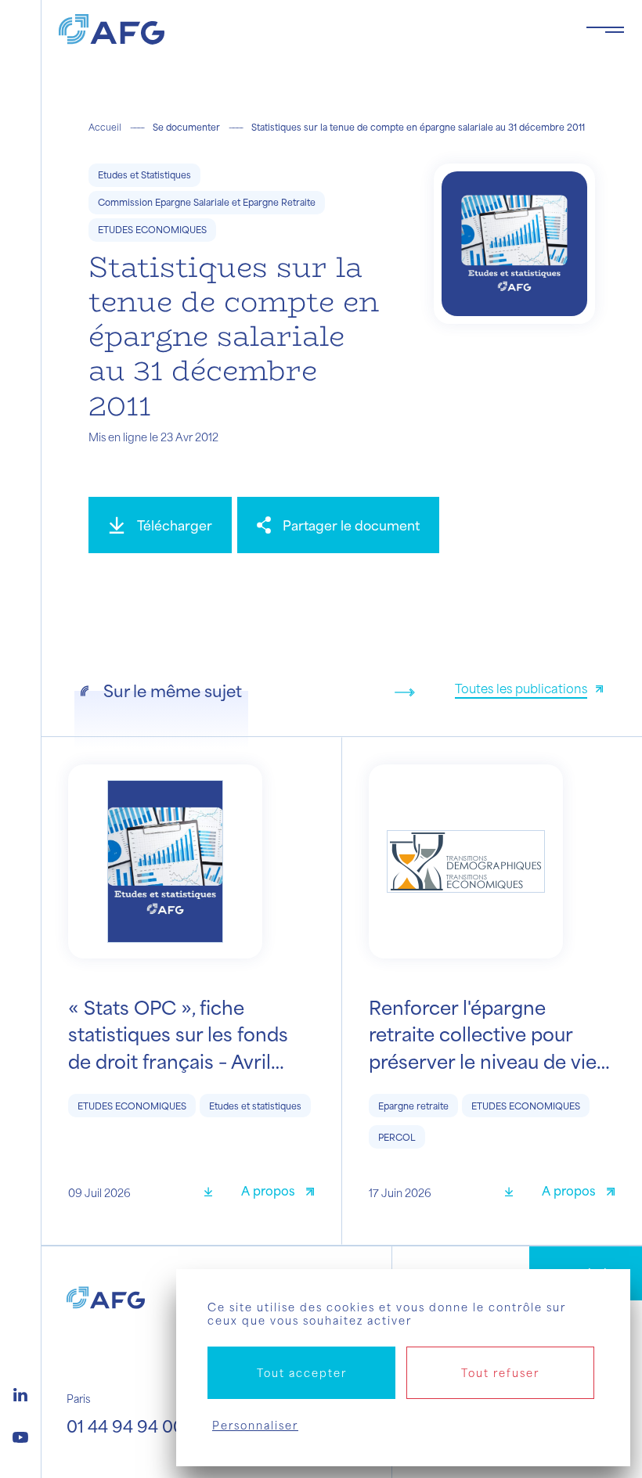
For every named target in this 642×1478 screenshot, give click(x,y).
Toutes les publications (521, 688)
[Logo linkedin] (20, 1392)
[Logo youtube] (20, 1435)
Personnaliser (255, 1425)
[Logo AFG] (310, 29)
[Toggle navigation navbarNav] (605, 30)
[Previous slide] (379, 692)
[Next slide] (404, 692)
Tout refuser (500, 1372)
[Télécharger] (214, 1192)
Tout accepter (302, 1372)
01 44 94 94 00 (125, 1426)
